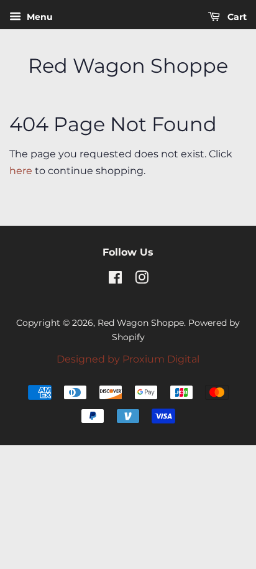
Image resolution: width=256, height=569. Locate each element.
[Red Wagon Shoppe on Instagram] (142, 280)
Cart (236, 16)
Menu (38, 16)
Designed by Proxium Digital (128, 359)
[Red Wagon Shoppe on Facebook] (115, 280)
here (20, 171)
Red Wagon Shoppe (128, 66)
